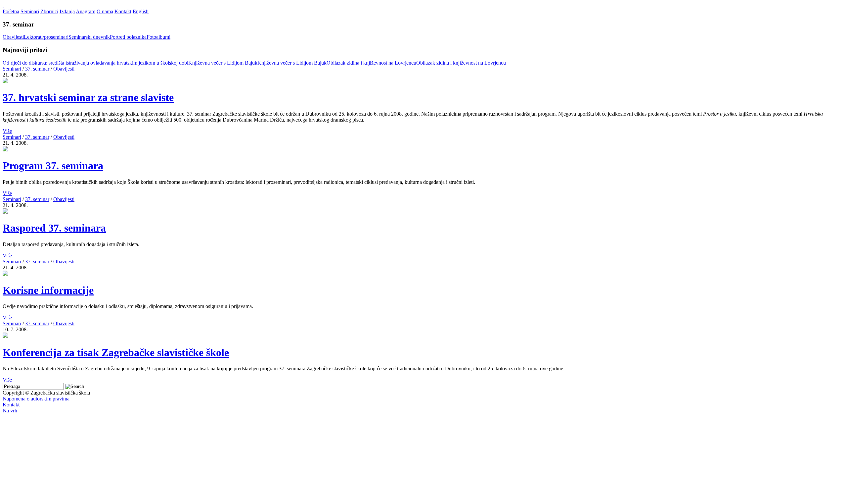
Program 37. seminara (53, 166)
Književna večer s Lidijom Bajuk (222, 63)
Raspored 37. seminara (54, 228)
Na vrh (10, 410)
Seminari (30, 11)
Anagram (85, 11)
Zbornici (49, 11)
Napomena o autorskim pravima (36, 398)
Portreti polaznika (128, 37)
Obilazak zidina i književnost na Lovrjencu (371, 63)
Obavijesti (13, 37)
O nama (105, 11)
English (141, 11)
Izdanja (67, 11)
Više (7, 131)
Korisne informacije (48, 290)
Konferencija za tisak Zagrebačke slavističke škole (116, 352)
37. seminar (37, 69)
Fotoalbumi (158, 37)
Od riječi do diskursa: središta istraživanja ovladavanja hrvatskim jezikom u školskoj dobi (95, 63)
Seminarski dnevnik (89, 37)
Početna (11, 11)
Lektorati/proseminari (46, 37)
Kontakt (122, 11)
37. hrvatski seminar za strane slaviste (88, 97)
